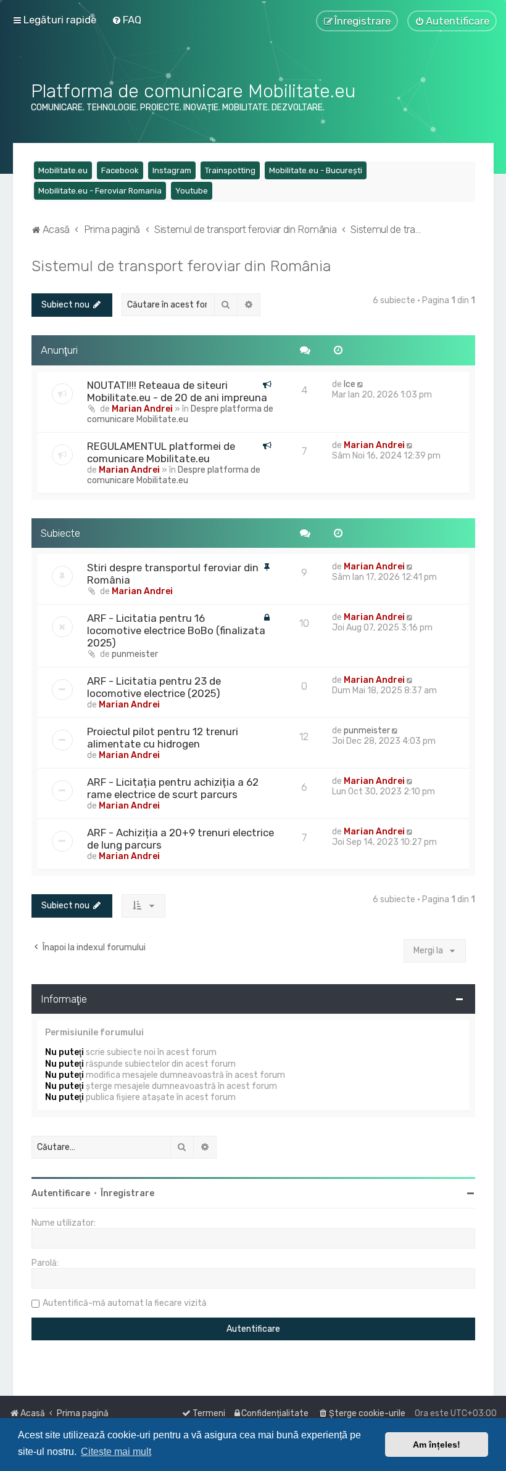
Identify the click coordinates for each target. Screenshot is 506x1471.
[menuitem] (126, 19)
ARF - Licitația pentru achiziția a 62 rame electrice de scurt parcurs (173, 788)
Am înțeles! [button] (436, 1444)
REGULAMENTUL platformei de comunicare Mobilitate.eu (161, 452)
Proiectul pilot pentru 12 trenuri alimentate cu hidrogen (162, 737)
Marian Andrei (142, 409)
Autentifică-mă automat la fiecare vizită (125, 1303)
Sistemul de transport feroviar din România (181, 265)
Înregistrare (127, 1193)
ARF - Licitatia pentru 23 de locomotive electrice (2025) (154, 687)
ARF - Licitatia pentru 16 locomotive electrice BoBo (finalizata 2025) (176, 630)
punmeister (135, 654)
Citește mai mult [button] (116, 1451)
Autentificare (60, 1193)
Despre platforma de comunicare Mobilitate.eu (180, 414)
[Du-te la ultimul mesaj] (361, 384)
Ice (349, 384)
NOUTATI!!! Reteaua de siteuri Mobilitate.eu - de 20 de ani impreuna (177, 391)
